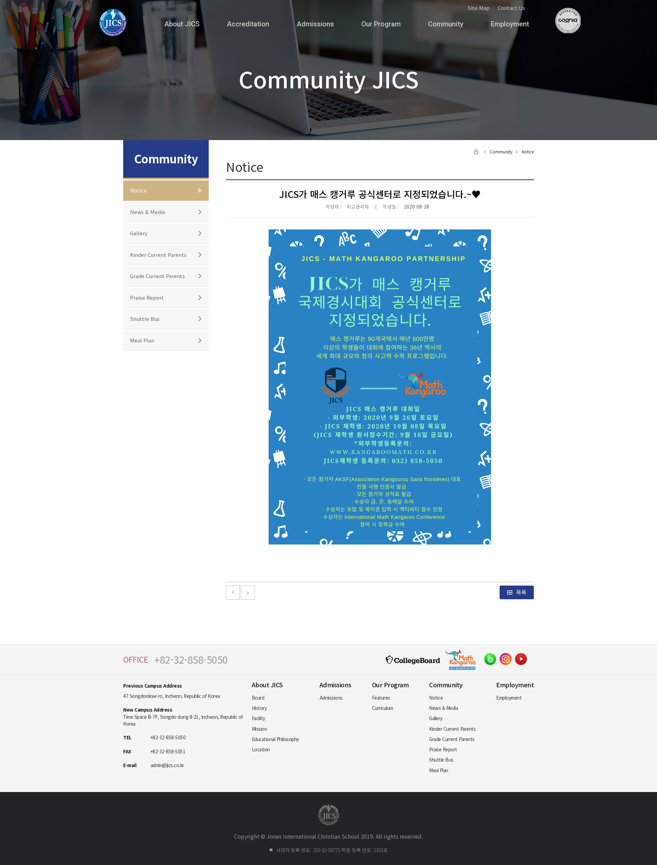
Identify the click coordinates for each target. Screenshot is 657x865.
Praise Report (147, 297)
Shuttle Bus (144, 318)
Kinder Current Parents (158, 254)
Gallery (138, 233)
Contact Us (511, 7)
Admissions (315, 24)
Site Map (478, 7)
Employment (510, 24)
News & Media (147, 211)
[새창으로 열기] (490, 659)
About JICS (181, 24)
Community (445, 24)
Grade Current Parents (157, 275)
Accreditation (248, 24)
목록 (520, 592)
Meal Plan (142, 340)
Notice (138, 190)
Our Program (381, 24)
